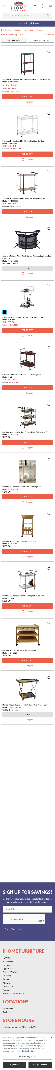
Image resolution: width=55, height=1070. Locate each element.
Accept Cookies (40, 1065)
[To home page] (18, 6)
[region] (27, 1051)
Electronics (8, 965)
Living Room (29, 30)
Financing (7, 975)
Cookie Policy (28, 1051)
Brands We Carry (10, 972)
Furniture (17, 30)
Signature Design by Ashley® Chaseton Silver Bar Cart (23, 141)
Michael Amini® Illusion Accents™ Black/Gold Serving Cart (24, 705)
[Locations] (34, 6)
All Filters (16, 40)
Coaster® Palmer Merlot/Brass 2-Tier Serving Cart (21, 375)
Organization (42, 30)
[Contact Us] (42, 6)
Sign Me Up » (13, 929)
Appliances (8, 968)
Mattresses (8, 961)
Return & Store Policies (13, 993)
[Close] (52, 1037)
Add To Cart (27, 96)
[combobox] (41, 40)
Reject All (14, 1065)
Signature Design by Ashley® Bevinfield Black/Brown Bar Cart (26, 79)
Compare (29, 102)
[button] (4, 6)
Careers (6, 990)
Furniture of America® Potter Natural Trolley (19, 541)
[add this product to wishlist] (49, 52)
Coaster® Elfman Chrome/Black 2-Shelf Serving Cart (22, 317)
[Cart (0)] (50, 6)
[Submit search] (48, 15)
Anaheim (7, 1012)
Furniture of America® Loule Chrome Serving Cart (21, 487)
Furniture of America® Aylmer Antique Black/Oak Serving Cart (25, 432)
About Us (7, 983)
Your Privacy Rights (27, 1057)
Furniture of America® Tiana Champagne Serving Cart (23, 596)
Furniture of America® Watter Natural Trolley (19, 650)
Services (6, 979)
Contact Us (8, 986)
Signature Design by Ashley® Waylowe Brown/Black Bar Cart (25, 199)
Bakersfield (8, 1008)
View (27, 268)
